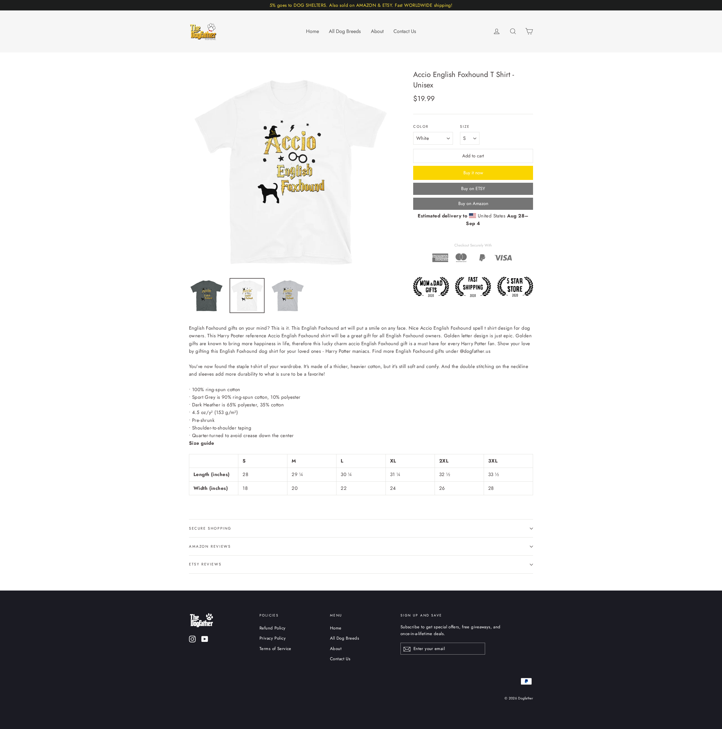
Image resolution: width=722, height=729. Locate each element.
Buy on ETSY (473, 188)
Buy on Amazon (473, 203)
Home (312, 31)
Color (421, 126)
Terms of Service (275, 649)
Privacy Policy (272, 638)
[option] (290, 170)
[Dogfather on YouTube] (204, 638)
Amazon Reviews (210, 546)
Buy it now (473, 172)
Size (465, 126)
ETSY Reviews (205, 564)
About (377, 31)
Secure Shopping (210, 528)
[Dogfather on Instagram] (192, 638)
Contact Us (404, 31)
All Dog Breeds (345, 31)
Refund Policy (272, 628)
